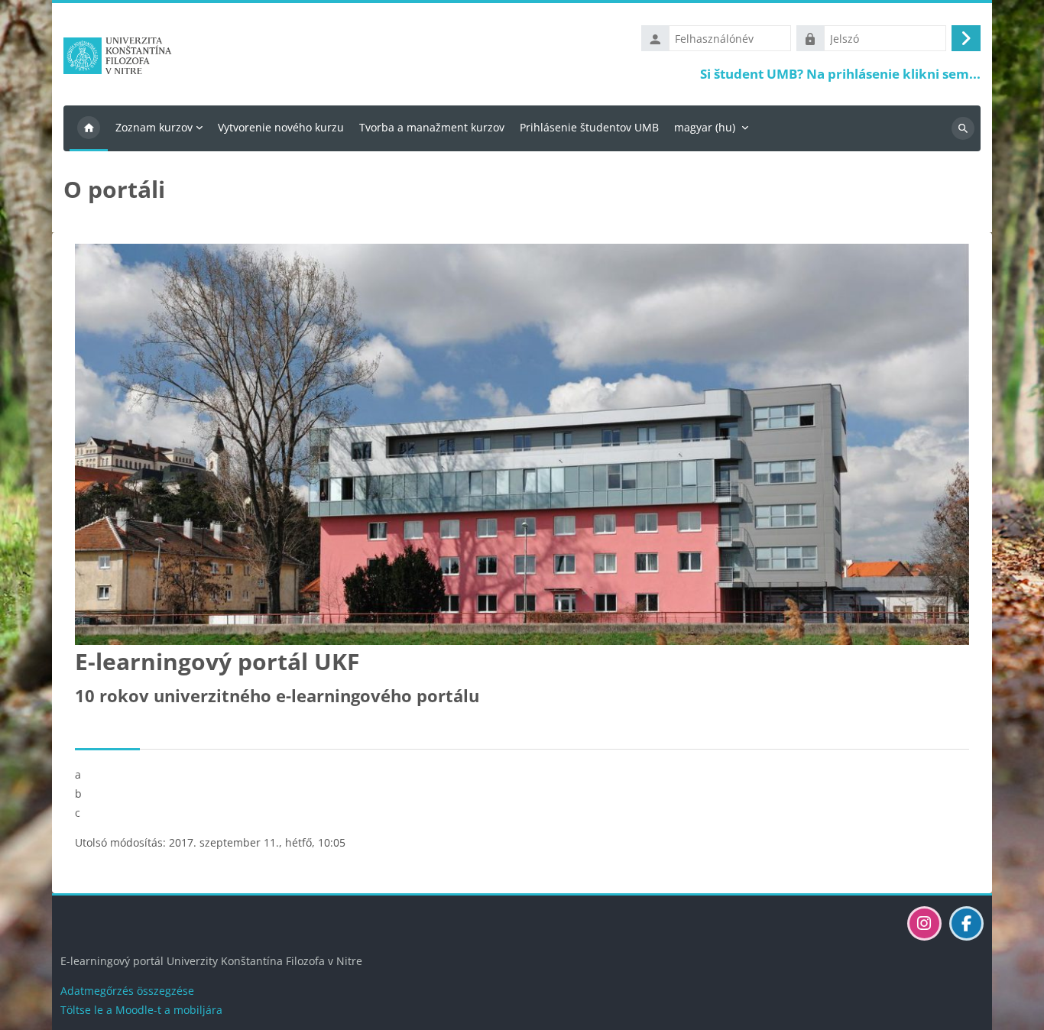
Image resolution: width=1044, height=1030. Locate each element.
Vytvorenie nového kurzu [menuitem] (281, 127)
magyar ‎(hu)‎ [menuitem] (704, 127)
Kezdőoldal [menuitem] (89, 128)
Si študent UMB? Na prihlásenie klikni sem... (840, 74)
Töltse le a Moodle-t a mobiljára (141, 1009)
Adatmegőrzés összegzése (127, 990)
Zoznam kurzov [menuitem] (154, 127)
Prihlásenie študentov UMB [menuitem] (589, 127)
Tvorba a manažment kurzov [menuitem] (431, 127)
